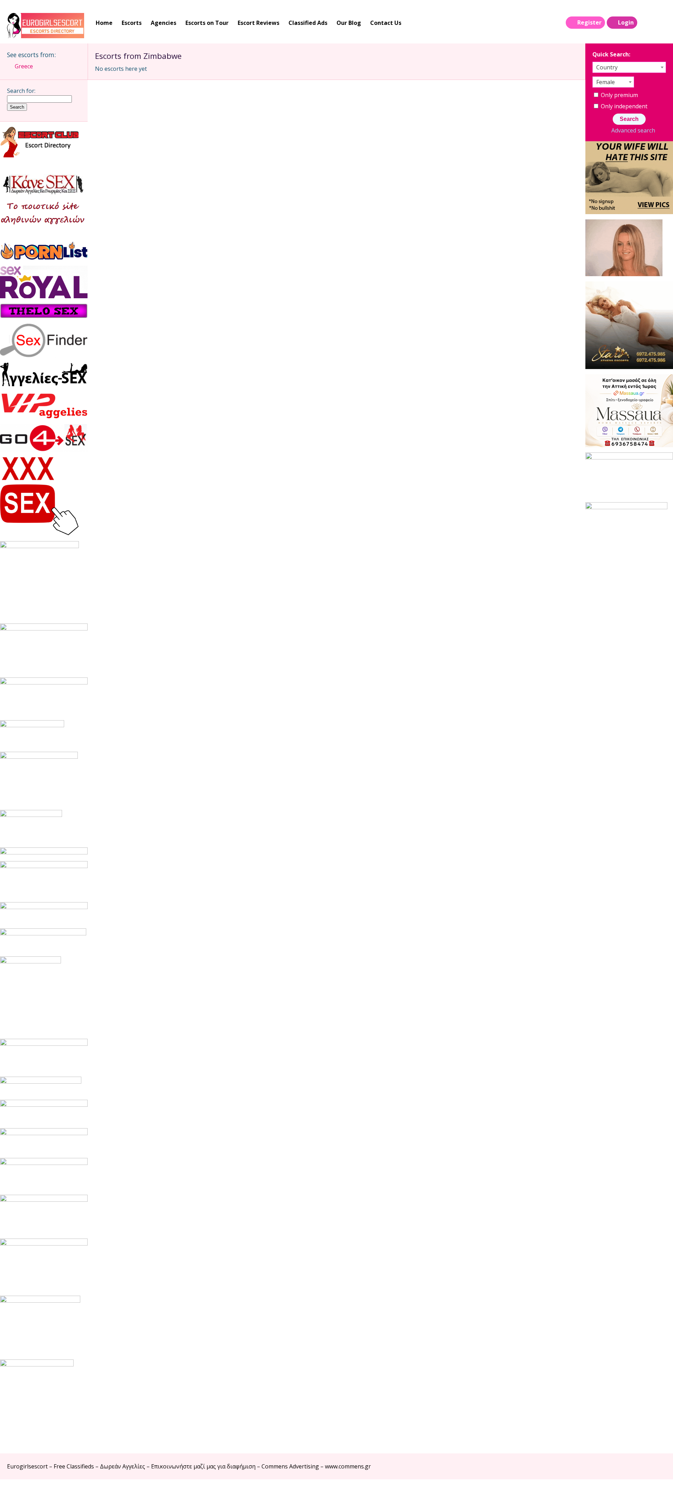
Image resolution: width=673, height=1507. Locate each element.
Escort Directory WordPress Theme (656, 1493)
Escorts (132, 23)
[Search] (645, 22)
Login (626, 22)
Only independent (623, 106)
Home (104, 23)
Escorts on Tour (207, 23)
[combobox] (629, 67)
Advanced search (633, 130)
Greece (24, 66)
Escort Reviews (258, 23)
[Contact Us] (659, 22)
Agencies (163, 23)
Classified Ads (307, 23)
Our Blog (348, 23)
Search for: (21, 91)
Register (589, 22)
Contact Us (385, 23)
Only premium (618, 95)
